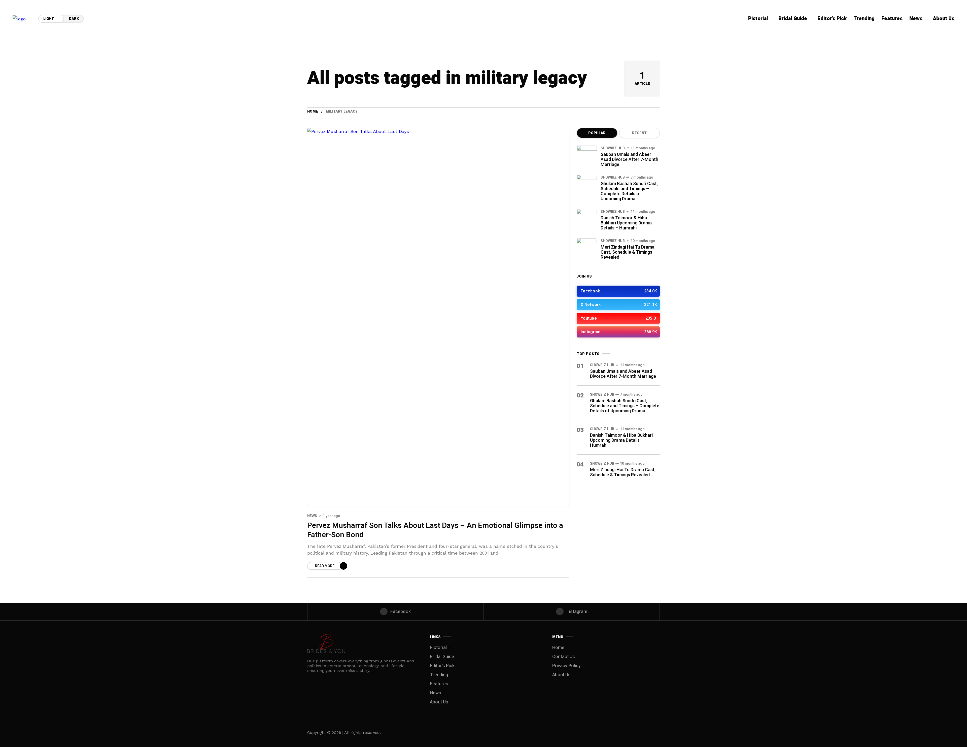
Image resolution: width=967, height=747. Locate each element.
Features (439, 684)
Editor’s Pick (442, 665)
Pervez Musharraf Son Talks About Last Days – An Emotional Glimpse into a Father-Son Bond (435, 530)
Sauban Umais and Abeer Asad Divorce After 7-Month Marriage (629, 159)
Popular (597, 133)
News (312, 516)
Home (312, 111)
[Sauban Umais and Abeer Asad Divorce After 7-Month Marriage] (587, 156)
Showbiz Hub (613, 148)
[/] (618, 291)
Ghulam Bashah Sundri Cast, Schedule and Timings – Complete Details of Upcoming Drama (629, 191)
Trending (439, 674)
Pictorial (438, 647)
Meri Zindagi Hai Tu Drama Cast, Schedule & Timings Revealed (627, 252)
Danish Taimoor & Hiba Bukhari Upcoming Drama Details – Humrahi (626, 223)
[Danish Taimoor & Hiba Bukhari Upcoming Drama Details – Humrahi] (587, 219)
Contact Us (563, 656)
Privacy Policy (566, 665)
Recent (639, 133)
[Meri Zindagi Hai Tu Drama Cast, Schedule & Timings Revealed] (587, 248)
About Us (439, 702)
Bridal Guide (442, 656)
